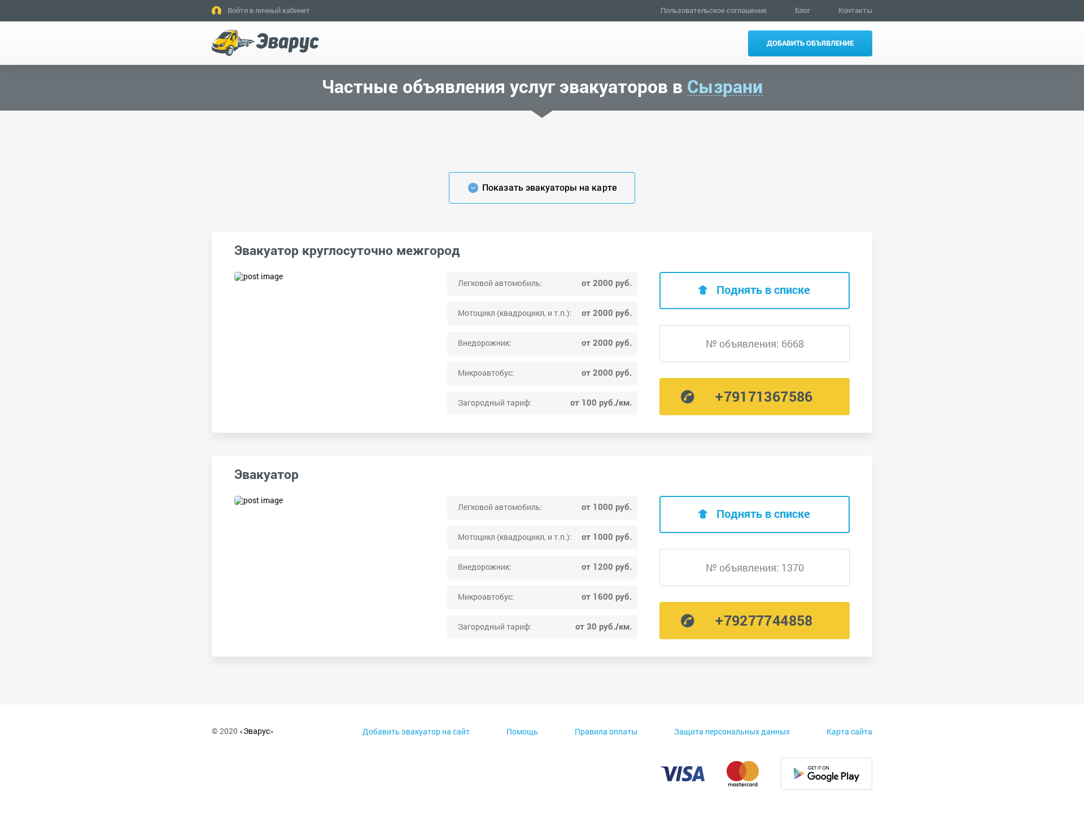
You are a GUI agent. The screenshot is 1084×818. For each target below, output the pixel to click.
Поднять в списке (763, 289)
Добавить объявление (810, 43)
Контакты (855, 10)
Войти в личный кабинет (269, 10)
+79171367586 (763, 396)
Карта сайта (849, 731)
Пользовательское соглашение (714, 10)
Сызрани (725, 86)
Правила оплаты (606, 731)
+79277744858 (763, 620)
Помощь (522, 731)
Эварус (256, 730)
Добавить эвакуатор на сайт (416, 731)
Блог (802, 10)
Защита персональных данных (732, 731)
